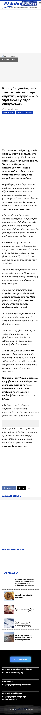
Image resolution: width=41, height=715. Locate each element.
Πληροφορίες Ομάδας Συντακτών (16, 685)
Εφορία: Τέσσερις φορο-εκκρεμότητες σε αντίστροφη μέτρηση (24, 624)
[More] (29, 488)
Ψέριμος (29, 112)
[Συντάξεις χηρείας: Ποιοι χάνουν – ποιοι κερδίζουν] (9, 609)
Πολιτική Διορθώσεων (12, 693)
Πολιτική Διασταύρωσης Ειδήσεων (17, 669)
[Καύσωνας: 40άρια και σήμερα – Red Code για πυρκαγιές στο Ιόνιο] (9, 637)
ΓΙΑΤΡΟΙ (20, 112)
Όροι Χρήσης (7, 681)
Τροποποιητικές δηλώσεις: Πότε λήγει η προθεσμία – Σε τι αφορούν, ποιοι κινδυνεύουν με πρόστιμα (25, 582)
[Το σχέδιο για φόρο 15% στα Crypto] (9, 596)
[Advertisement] (20, 31)
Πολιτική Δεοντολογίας (12, 673)
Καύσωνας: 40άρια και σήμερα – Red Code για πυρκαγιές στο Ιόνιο (23, 638)
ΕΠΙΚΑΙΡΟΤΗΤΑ (8, 59)
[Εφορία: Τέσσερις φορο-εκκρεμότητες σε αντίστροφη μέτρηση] (9, 623)
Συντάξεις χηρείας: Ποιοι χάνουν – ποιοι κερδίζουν (24, 610)
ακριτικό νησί (8, 112)
